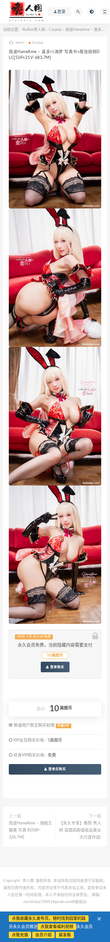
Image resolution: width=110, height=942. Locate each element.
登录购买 (56, 667)
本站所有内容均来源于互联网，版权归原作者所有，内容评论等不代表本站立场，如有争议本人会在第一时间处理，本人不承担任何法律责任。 (55, 888)
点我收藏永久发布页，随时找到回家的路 (49, 918)
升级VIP (63, 725)
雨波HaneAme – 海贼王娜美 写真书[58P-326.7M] (30, 830)
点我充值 (20, 935)
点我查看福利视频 (56, 927)
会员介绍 (43, 935)
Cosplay (55, 30)
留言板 (65, 935)
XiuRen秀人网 (33, 30)
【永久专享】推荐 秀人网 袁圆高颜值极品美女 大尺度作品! (80, 830)
